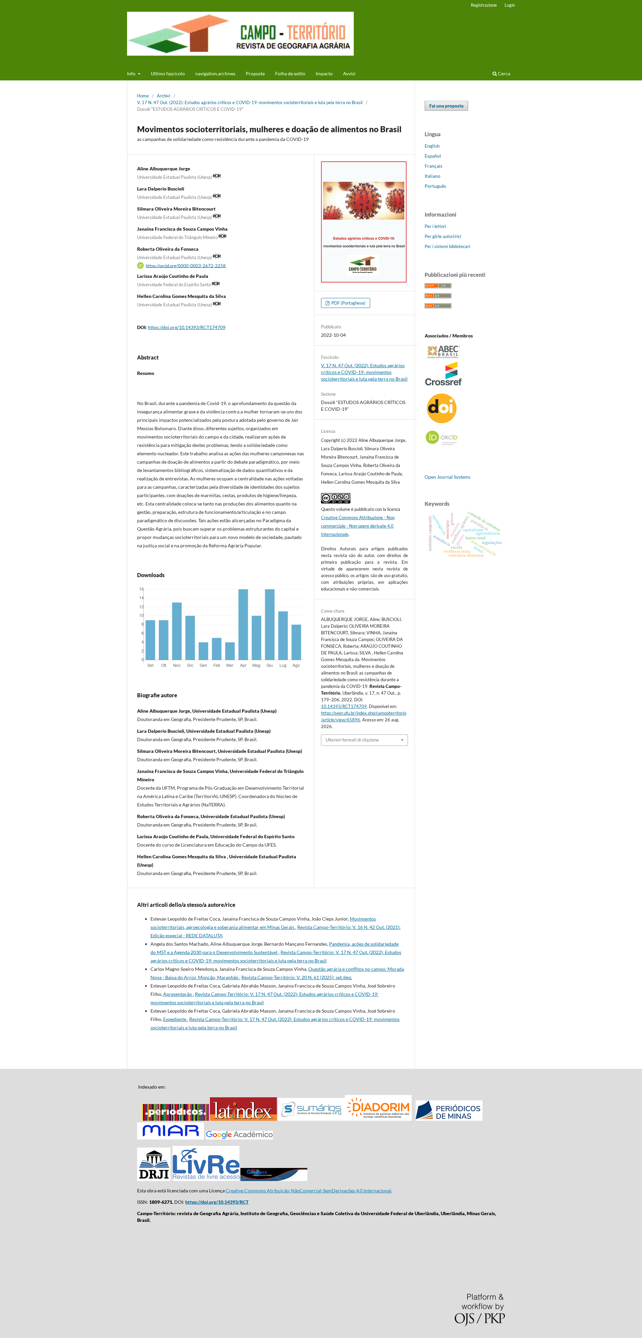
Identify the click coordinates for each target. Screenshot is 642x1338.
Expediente (175, 1019)
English (432, 146)
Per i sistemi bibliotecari (447, 246)
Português (435, 186)
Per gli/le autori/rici (443, 236)
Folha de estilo (290, 73)
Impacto (324, 73)
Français (433, 166)
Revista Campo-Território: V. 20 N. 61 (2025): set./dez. (296, 977)
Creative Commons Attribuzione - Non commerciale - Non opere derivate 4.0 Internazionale (358, 526)
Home (143, 95)
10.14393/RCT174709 (344, 706)
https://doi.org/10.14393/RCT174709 (186, 327)
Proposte (255, 73)
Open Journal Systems (447, 477)
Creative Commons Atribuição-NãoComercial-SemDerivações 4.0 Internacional (308, 1190)
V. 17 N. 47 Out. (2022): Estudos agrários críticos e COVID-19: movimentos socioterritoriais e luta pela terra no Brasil (249, 102)
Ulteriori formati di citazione (352, 739)
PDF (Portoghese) (347, 303)
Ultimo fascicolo (168, 73)
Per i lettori (435, 226)
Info (131, 73)
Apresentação (178, 994)
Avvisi (349, 73)
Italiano (432, 176)
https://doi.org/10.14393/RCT (216, 1202)
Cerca (503, 73)
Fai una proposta (446, 105)
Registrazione (484, 5)
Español (433, 156)
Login (510, 5)
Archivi (163, 95)
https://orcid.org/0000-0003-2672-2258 (186, 265)
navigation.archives (215, 73)
